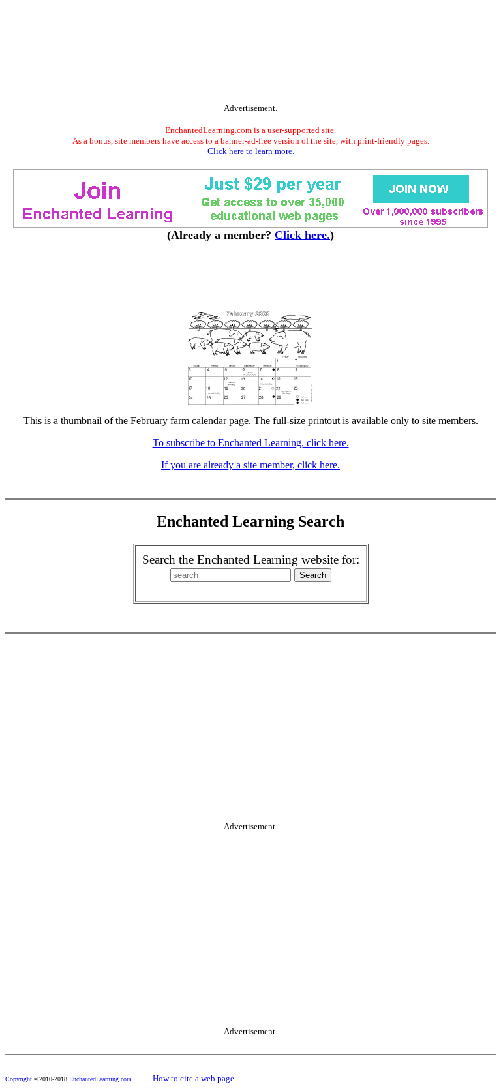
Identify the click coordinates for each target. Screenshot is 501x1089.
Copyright (18, 1078)
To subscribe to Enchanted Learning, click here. (251, 442)
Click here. (302, 234)
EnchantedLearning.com (100, 1078)
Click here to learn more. (250, 151)
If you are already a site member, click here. (250, 464)
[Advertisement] (250, 54)
